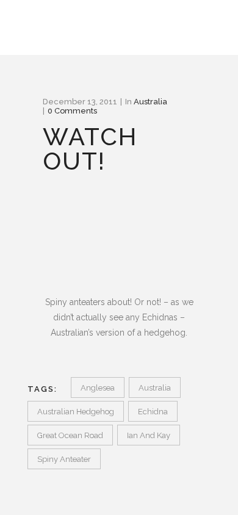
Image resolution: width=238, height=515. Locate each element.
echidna (153, 411)
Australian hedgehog (75, 411)
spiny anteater (64, 459)
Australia (150, 101)
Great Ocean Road (70, 435)
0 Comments (72, 110)
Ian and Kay (148, 435)
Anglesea (98, 387)
